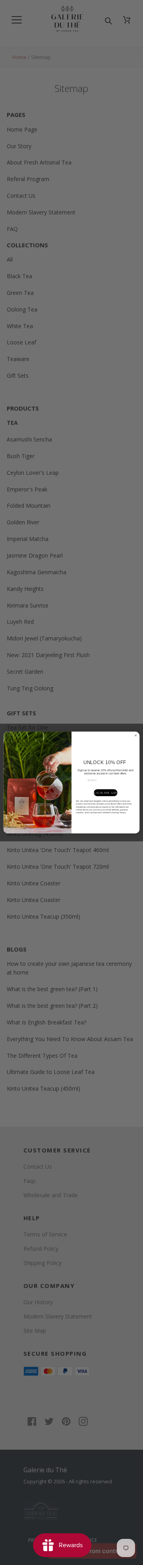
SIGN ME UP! (105, 793)
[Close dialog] (135, 735)
